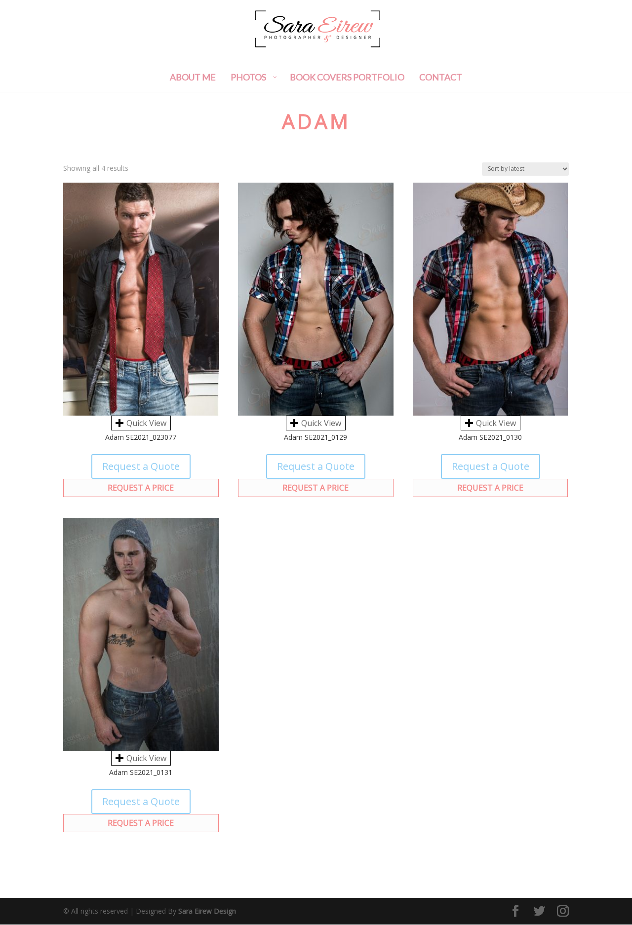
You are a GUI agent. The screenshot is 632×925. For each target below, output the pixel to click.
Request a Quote (141, 466)
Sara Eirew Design (207, 911)
